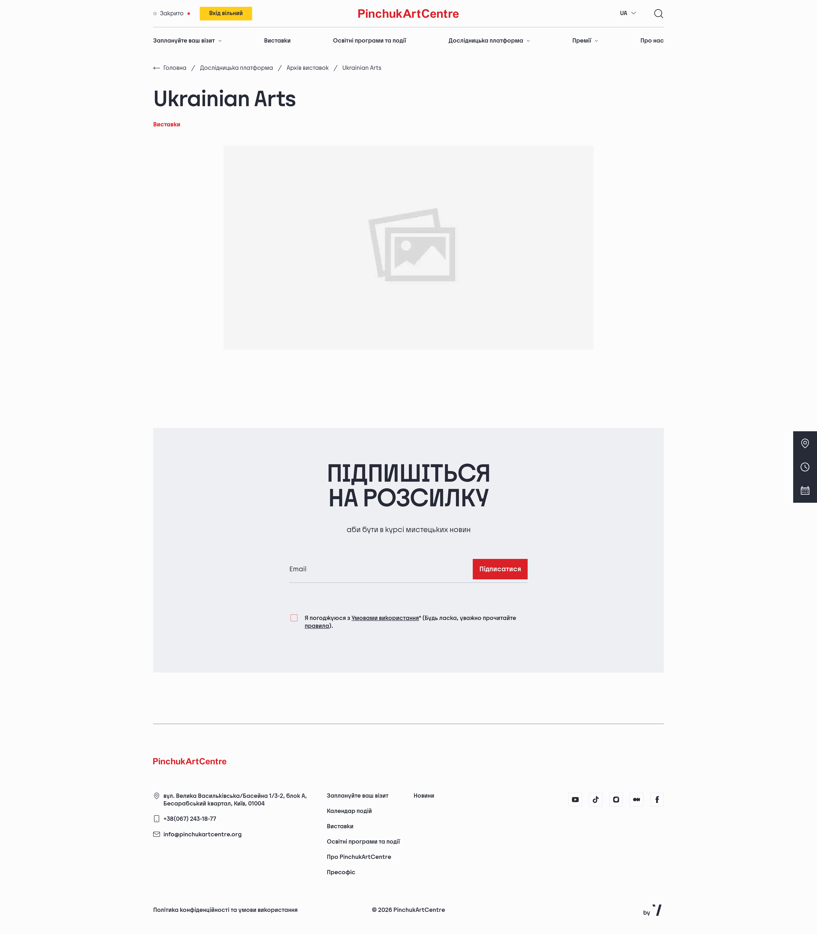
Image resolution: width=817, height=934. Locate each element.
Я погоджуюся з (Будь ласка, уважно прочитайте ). (410, 622)
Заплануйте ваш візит (184, 40)
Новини (424, 795)
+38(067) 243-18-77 (189, 819)
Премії (581, 40)
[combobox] (628, 13)
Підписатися (500, 569)
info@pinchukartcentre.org (202, 834)
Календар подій (349, 811)
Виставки (277, 40)
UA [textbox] (623, 13)
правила (317, 626)
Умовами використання (385, 618)
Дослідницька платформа (485, 40)
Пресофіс (341, 872)
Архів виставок (308, 67)
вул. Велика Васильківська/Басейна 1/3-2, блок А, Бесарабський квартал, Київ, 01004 (235, 800)
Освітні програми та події (369, 40)
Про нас (652, 40)
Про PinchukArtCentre (359, 857)
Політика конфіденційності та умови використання (225, 910)
